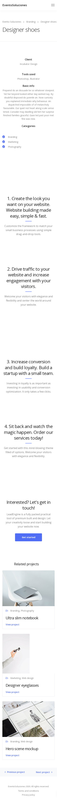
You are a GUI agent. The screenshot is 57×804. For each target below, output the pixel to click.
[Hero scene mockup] (28, 718)
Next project (43, 772)
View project (12, 624)
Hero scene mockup (22, 748)
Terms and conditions (28, 790)
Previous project (16, 772)
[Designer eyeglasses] (16, 653)
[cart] (47, 5)
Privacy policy (28, 794)
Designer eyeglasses (22, 685)
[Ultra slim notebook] (28, 587)
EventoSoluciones (14, 5)
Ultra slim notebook (22, 617)
